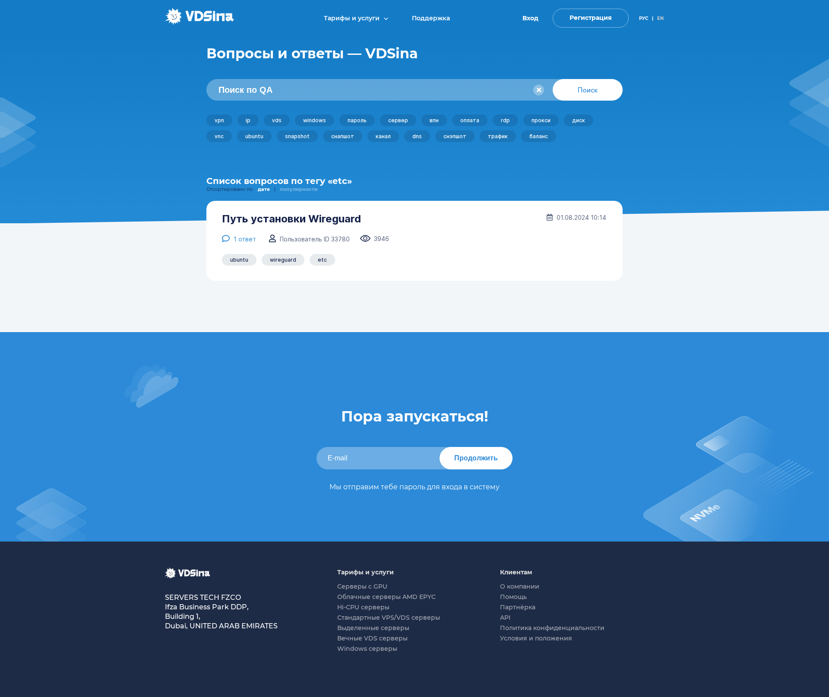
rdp (505, 120)
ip (248, 120)
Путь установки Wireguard (291, 219)
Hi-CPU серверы (363, 607)
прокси (541, 120)
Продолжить (476, 458)
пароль (357, 120)
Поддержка (431, 18)
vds (277, 120)
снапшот (342, 136)
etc (322, 260)
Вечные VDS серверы (372, 638)
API (505, 617)
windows (314, 120)
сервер (398, 120)
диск (578, 120)
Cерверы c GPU (362, 586)
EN (660, 18)
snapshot (297, 136)
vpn (219, 120)
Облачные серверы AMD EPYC (386, 597)
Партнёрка (517, 607)
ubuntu (254, 136)
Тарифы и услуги (352, 18)
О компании (519, 586)
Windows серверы (367, 649)
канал (383, 136)
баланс (538, 136)
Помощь (513, 597)
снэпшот (454, 136)
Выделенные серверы (373, 628)
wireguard (283, 260)
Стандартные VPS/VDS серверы (388, 617)
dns (417, 136)
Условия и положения (536, 638)
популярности (299, 189)
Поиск (588, 90)
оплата (469, 120)
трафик (498, 136)
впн (434, 120)
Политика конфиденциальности (552, 628)
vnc (219, 136)
